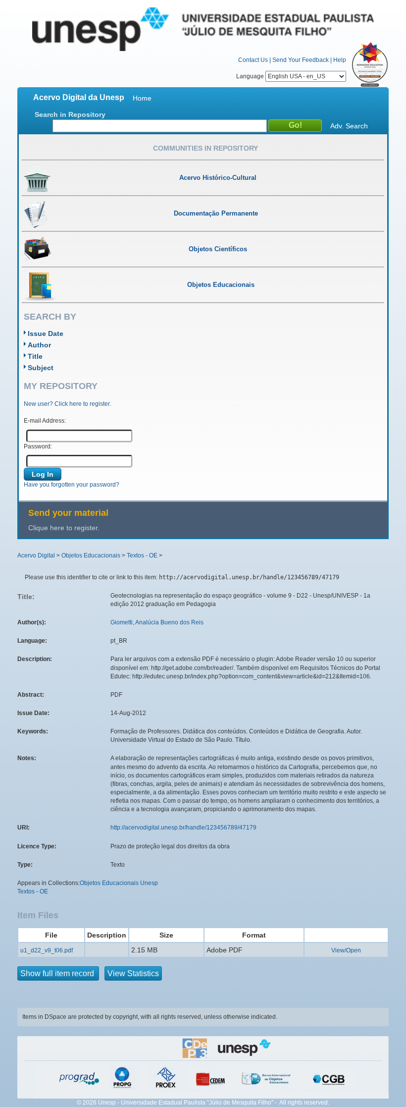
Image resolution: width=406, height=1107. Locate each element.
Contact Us (253, 59)
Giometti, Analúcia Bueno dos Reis (156, 622)
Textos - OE (142, 555)
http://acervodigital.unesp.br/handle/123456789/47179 (183, 827)
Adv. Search (349, 126)
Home (142, 98)
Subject (40, 368)
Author (39, 345)
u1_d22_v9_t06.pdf (46, 950)
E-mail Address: (45, 420)
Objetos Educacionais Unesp (119, 883)
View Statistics (133, 973)
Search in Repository (70, 114)
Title (35, 356)
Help (339, 59)
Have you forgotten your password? (71, 484)
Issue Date (45, 333)
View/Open (346, 950)
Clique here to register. (64, 528)
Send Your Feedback (300, 59)
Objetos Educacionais (90, 555)
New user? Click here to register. (67, 403)
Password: (38, 446)
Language (250, 76)
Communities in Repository (205, 148)
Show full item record (58, 973)
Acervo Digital (36, 555)
